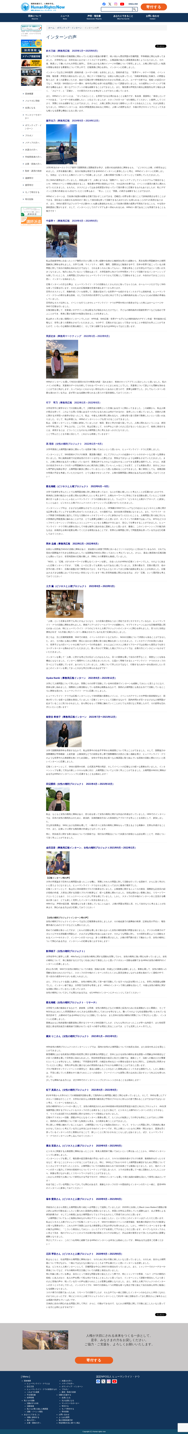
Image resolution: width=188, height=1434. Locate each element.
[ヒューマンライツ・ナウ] (43, 7)
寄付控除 (29, 199)
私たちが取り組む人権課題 (37, 1409)
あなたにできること (123, 17)
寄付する (153, 7)
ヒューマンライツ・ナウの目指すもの (42, 1389)
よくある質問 (64, 1417)
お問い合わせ (152, 17)
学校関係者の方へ (33, 157)
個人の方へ (31, 1420)
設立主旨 (30, 1386)
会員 (23, 31)
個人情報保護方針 (66, 1420)
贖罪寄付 (29, 185)
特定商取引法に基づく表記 (69, 1423)
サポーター (29, 31)
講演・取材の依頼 (69, 1392)
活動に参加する (33, 1417)
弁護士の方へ (31, 150)
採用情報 (30, 1398)
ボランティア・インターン (69, 28)
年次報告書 (31, 1395)
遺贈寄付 (29, 178)
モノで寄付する (32, 192)
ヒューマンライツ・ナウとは (38, 1384)
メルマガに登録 (32, 101)
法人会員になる (68, 1401)
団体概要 (29, 94)
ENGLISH (133, 4)
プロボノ (29, 135)
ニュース (65, 17)
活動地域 (30, 1406)
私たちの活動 (29, 1401)
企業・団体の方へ (33, 164)
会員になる (30, 108)
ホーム (51, 28)
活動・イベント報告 (35, 1412)
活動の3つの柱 (32, 1403)
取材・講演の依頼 (33, 171)
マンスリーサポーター (33, 116)
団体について (34, 17)
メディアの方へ (32, 142)
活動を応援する (65, 1395)
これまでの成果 (33, 1392)
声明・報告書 (94, 17)
